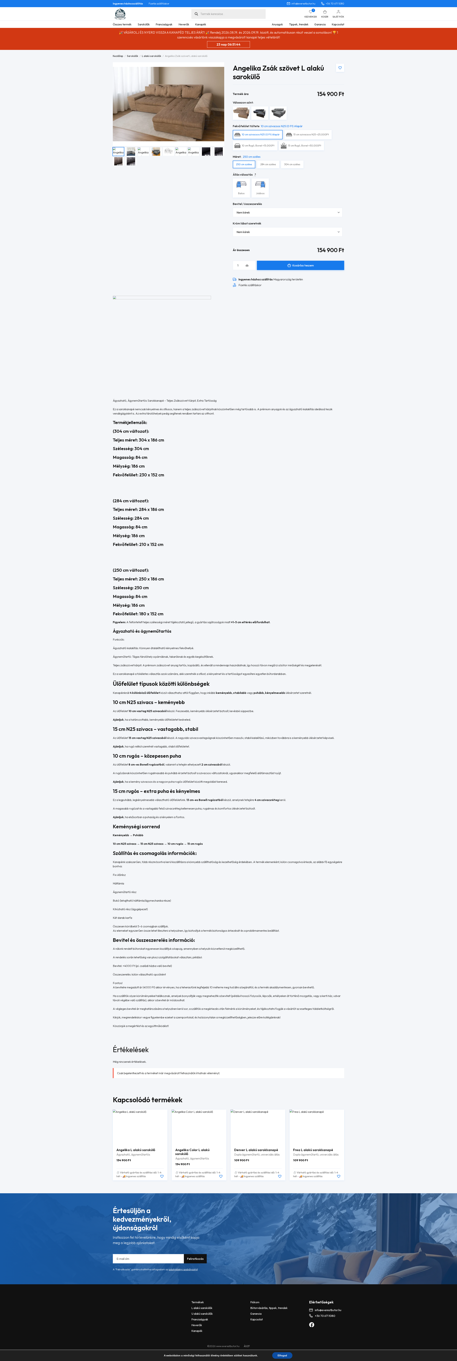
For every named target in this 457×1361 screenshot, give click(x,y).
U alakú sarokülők (202, 1313)
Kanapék (200, 24)
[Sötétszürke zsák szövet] (259, 113)
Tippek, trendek (298, 24)
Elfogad (282, 1355)
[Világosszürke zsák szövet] (278, 113)
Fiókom (254, 1302)
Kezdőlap (118, 56)
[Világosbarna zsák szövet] (241, 113)
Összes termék (122, 24)
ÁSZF (247, 1346)
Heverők (184, 24)
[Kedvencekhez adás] (340, 68)
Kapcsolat (338, 24)
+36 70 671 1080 (335, 3)
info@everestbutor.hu (303, 3)
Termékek (197, 1302)
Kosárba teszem (303, 265)
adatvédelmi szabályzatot (183, 1269)
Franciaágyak (164, 24)
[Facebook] (311, 1324)
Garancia (320, 24)
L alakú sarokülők (151, 56)
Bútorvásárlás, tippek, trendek (269, 1308)
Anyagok (277, 24)
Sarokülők (144, 24)
